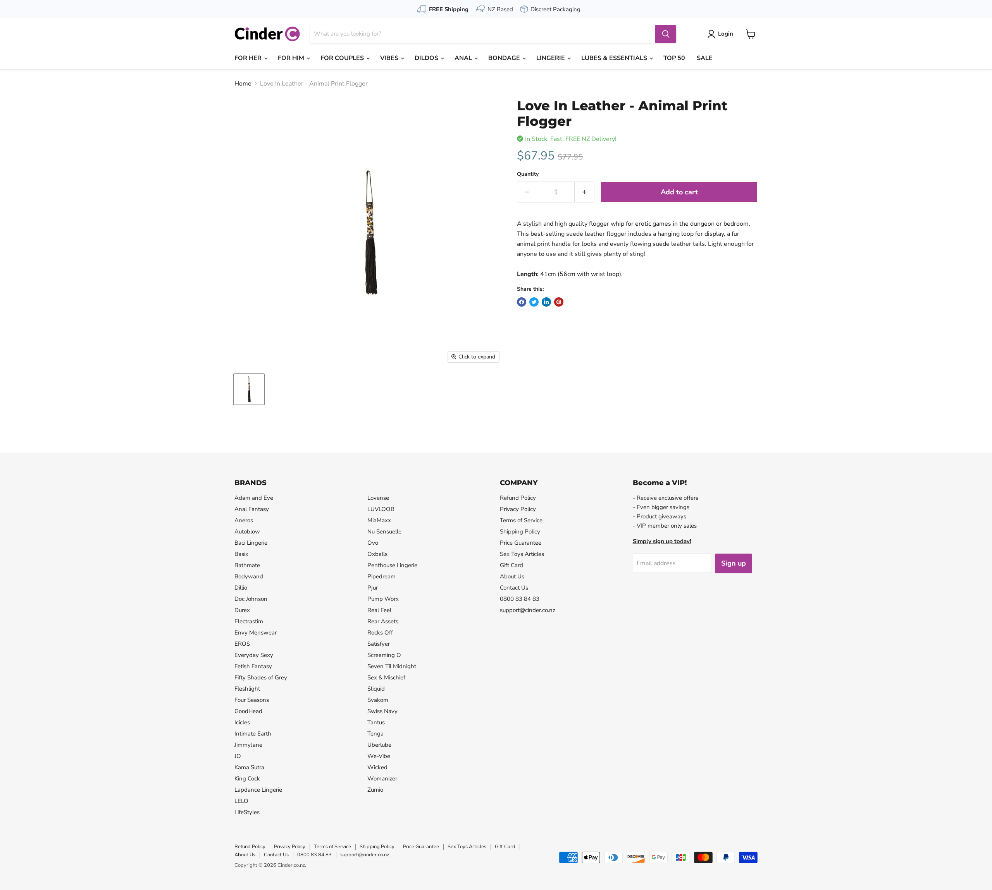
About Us (512, 576)
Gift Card (511, 565)
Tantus (376, 722)
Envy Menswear (255, 632)
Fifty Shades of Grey (260, 677)
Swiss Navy (382, 711)
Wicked (377, 767)
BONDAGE (505, 58)
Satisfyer (378, 644)
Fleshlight (247, 689)
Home (242, 83)
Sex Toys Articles (522, 554)
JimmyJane (248, 745)
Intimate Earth (252, 733)
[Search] (665, 34)
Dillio (240, 588)
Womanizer (382, 778)
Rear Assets (382, 621)
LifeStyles (247, 812)
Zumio (375, 790)
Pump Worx (383, 599)
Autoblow (247, 531)
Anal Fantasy (251, 509)
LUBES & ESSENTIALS (615, 58)
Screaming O (384, 655)
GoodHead (248, 711)
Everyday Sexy (253, 655)
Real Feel (379, 610)
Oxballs (377, 554)
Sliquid (376, 689)
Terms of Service (521, 520)
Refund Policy (518, 498)
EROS (242, 644)
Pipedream (381, 576)
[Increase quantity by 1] (584, 192)
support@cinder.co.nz (527, 610)
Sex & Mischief (386, 677)
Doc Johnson (250, 599)
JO (237, 756)
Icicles (242, 722)
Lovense (378, 498)
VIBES (390, 58)
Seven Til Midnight (391, 666)
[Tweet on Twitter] (534, 302)
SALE (705, 58)
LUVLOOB (380, 509)
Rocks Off (380, 632)
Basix (241, 554)
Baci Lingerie (250, 543)
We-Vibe (378, 756)
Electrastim (248, 621)
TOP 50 (674, 58)
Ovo (372, 543)
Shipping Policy (520, 531)
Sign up (733, 563)
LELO (241, 801)
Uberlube (379, 745)
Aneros (243, 520)
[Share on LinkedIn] (546, 302)
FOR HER (248, 58)
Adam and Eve (253, 498)
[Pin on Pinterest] (558, 302)
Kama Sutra (249, 767)
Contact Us (514, 588)
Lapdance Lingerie (258, 790)
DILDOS (427, 58)
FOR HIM (292, 58)
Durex (242, 610)
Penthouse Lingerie (392, 565)
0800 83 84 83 (519, 599)
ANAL (464, 58)
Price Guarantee (520, 543)
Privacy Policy (518, 509)
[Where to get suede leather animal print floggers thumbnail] (249, 389)
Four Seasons (251, 700)
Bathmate (247, 565)
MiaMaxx (379, 520)
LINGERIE (551, 58)
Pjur (372, 588)
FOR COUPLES (342, 58)
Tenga (375, 733)
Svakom (377, 700)
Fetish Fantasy (253, 666)
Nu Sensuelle (384, 531)
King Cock (247, 778)
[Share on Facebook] (521, 302)
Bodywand (248, 576)
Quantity (528, 174)
